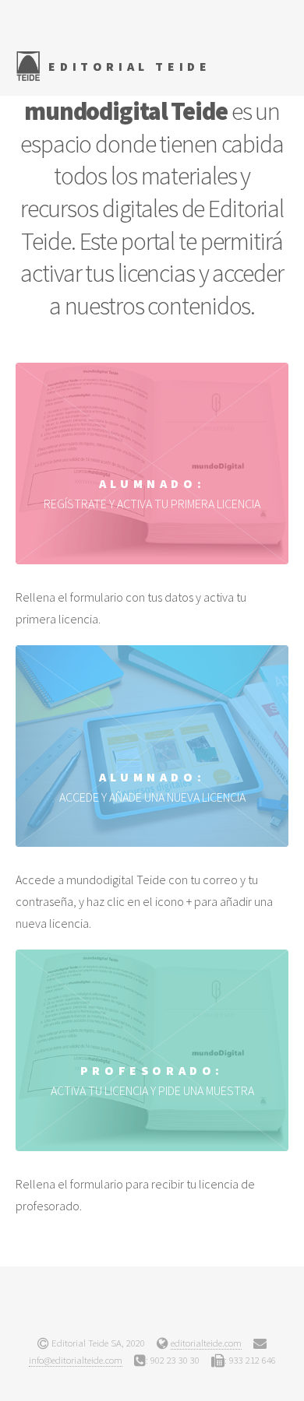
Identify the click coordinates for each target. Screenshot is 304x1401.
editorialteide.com (206, 1342)
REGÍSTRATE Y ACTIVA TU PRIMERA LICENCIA (152, 493)
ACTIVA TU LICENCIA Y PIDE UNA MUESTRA (152, 1080)
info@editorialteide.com (75, 1360)
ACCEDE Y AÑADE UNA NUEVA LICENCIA (152, 787)
